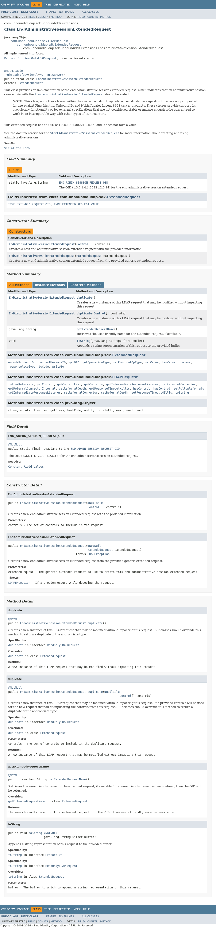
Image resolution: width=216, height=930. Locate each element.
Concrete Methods (85, 285)
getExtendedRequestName (95, 329)
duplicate (84, 297)
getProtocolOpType (127, 362)
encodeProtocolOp (21, 362)
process (184, 362)
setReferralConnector (81, 392)
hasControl (141, 388)
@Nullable (95, 503)
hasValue (168, 362)
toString (83, 340)
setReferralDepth (114, 392)
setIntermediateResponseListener (34, 392)
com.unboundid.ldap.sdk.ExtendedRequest (49, 44)
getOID (74, 362)
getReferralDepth (72, 388)
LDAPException (98, 554)
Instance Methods (50, 285)
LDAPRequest (125, 377)
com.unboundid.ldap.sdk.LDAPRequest (39, 41)
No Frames (66, 11)
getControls (93, 384)
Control (82, 244)
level (34, 74)
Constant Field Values (26, 466)
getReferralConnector (179, 384)
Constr (43, 16)
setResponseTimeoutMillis (151, 392)
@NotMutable (13, 70)
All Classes (90, 11)
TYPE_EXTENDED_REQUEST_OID (29, 204)
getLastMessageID (52, 362)
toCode (44, 366)
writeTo (58, 366)
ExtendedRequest (30, 83)
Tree (47, 4)
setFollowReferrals (189, 388)
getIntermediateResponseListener (132, 384)
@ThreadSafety (17, 74)
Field (31, 16)
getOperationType (95, 362)
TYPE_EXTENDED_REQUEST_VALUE (76, 204)
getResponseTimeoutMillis (109, 388)
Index (77, 4)
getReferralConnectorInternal (31, 388)
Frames (51, 11)
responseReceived (21, 366)
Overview (8, 4)
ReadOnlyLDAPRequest (40, 58)
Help (86, 4)
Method (56, 16)
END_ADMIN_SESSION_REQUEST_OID (83, 182)
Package (23, 4)
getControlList (69, 384)
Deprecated (61, 4)
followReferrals (21, 384)
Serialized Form (17, 148)
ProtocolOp (12, 58)
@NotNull (15, 444)
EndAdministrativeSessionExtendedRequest (69, 79)
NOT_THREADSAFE (51, 74)
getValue (151, 362)
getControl (45, 384)
